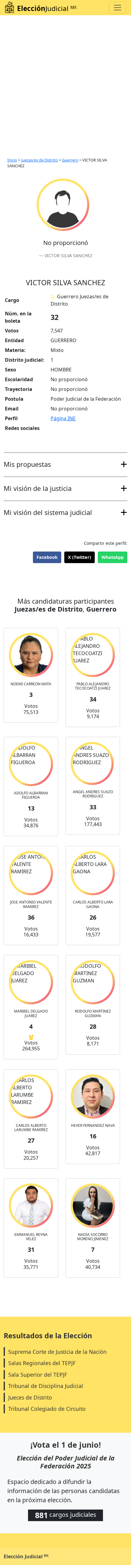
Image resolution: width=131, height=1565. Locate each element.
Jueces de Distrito (30, 1397)
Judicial (46, 8)
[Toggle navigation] (117, 8)
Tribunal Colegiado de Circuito (47, 1408)
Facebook (47, 557)
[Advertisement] (65, 83)
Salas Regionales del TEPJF (42, 1363)
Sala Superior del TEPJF (37, 1374)
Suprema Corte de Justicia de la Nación (57, 1351)
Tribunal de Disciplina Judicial (45, 1385)
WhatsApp (112, 557)
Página (63, 418)
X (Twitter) (79, 557)
